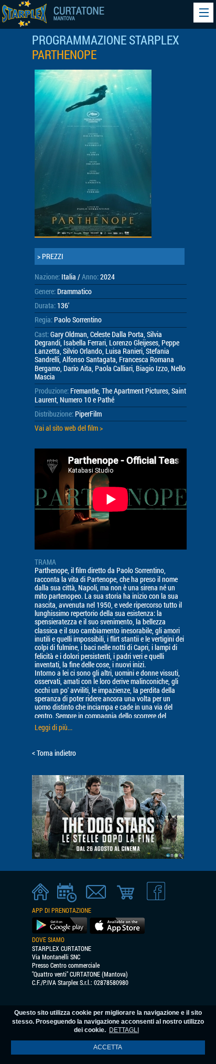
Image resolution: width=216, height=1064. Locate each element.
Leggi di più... (53, 727)
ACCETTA (107, 1047)
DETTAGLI (124, 1030)
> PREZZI (50, 256)
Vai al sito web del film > (69, 428)
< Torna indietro (54, 753)
